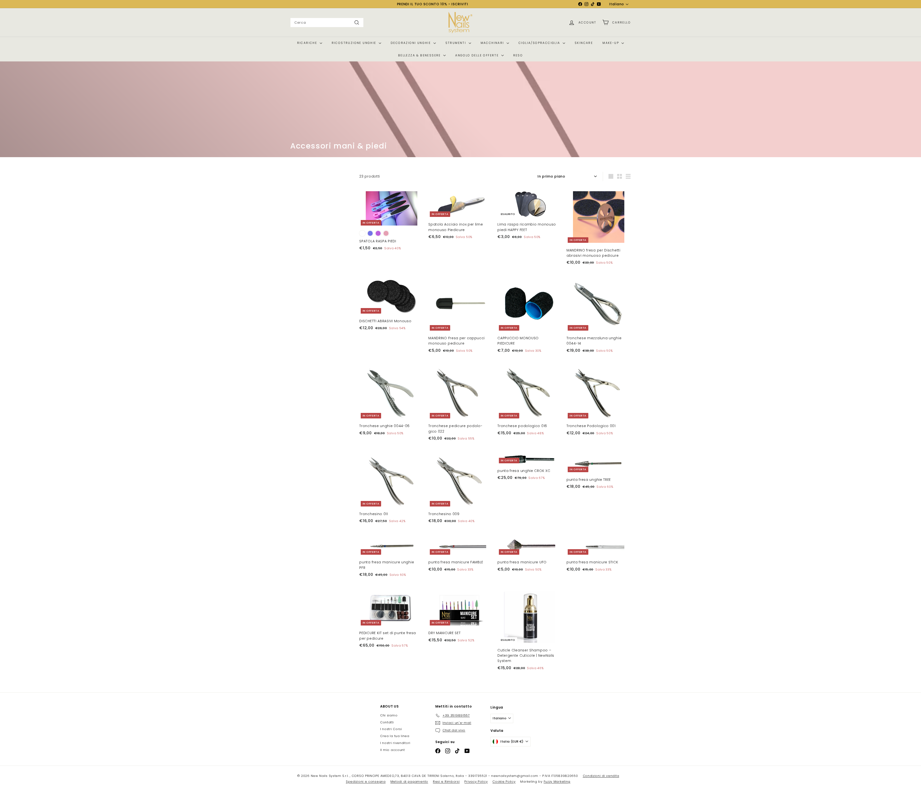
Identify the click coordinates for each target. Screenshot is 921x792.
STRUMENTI (456, 43)
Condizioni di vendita (601, 776)
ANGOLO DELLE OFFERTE (477, 55)
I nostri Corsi (391, 729)
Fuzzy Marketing (557, 781)
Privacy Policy (476, 781)
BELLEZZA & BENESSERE (420, 55)
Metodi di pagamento (409, 781)
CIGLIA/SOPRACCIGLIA (540, 43)
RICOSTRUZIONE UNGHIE (355, 43)
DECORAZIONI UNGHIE (411, 43)
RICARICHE (308, 43)
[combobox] (327, 22)
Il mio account (392, 750)
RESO (518, 55)
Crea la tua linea (394, 736)
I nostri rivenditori (395, 743)
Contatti (387, 722)
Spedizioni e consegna (366, 781)
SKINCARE (584, 43)
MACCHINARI (493, 43)
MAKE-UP (611, 43)
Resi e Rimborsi (446, 781)
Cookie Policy (503, 781)
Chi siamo (388, 715)
